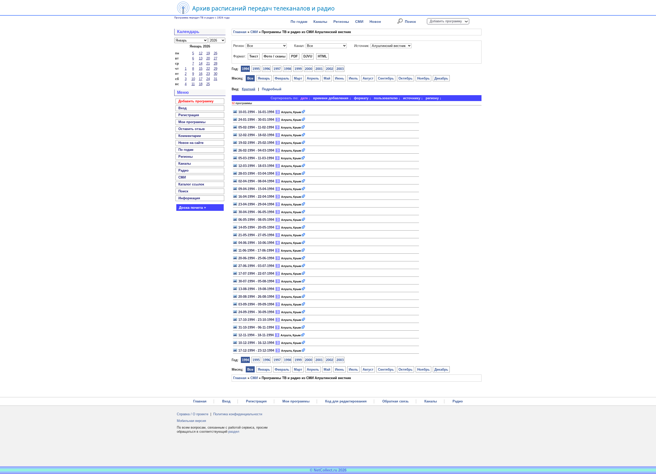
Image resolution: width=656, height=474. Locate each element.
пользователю (386, 98)
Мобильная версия (191, 421)
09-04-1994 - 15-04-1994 (256, 189)
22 (208, 69)
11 (193, 84)
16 (200, 74)
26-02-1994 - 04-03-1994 (256, 150)
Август (368, 78)
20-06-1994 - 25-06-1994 (256, 258)
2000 (308, 69)
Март (298, 78)
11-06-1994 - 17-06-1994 (256, 250)
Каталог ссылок (191, 184)
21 (208, 63)
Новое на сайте (190, 143)
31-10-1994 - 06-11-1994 (256, 327)
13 (200, 58)
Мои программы (192, 122)
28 (215, 63)
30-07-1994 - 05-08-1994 (256, 281)
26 (215, 53)
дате (304, 98)
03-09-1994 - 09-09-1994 (256, 304)
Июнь (339, 78)
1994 (245, 69)
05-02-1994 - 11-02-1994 (256, 127)
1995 (256, 69)
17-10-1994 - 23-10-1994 (256, 320)
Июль (353, 78)
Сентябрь (386, 78)
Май (327, 78)
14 (200, 63)
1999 (298, 69)
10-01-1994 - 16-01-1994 (256, 112)
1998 (287, 69)
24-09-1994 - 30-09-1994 (256, 312)
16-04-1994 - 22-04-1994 (256, 197)
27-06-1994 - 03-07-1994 (256, 266)
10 (193, 79)
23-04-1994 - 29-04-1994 (256, 204)
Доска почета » (192, 207)
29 (215, 69)
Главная (240, 32)
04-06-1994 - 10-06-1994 (256, 243)
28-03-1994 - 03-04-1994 (256, 173)
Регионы (341, 21)
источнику (411, 98)
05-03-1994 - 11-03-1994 (256, 158)
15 (200, 69)
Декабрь (441, 78)
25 (208, 84)
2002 (329, 69)
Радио (183, 170)
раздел (233, 431)
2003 (340, 69)
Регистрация (256, 401)
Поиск (410, 21)
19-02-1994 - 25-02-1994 (256, 143)
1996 (266, 69)
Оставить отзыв (191, 129)
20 (208, 58)
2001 (319, 69)
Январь (264, 78)
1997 (277, 69)
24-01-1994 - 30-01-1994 (256, 120)
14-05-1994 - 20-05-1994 (256, 227)
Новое (375, 21)
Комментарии (189, 136)
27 (215, 58)
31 (215, 79)
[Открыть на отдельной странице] (303, 112)
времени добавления (330, 98)
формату (361, 98)
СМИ (359, 21)
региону (432, 98)
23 (208, 74)
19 (208, 53)
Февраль (282, 78)
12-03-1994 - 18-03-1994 (256, 166)
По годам (299, 21)
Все (250, 78)
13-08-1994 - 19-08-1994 (256, 289)
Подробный (271, 89)
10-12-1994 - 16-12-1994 (256, 343)
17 (200, 79)
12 (200, 53)
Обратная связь (395, 401)
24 (208, 79)
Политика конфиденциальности (237, 414)
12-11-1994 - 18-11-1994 (256, 335)
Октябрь (405, 78)
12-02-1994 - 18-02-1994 (256, 135)
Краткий (248, 89)
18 (200, 84)
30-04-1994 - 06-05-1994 (256, 212)
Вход (226, 401)
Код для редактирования (346, 401)
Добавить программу (446, 21)
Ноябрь (423, 78)
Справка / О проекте (192, 414)
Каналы (320, 21)
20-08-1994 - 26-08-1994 (256, 297)
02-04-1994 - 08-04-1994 (256, 181)
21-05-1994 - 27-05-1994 (256, 235)
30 (215, 74)
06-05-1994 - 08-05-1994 (256, 220)
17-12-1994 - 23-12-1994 (256, 350)
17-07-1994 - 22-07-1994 (256, 273)
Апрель (313, 78)
